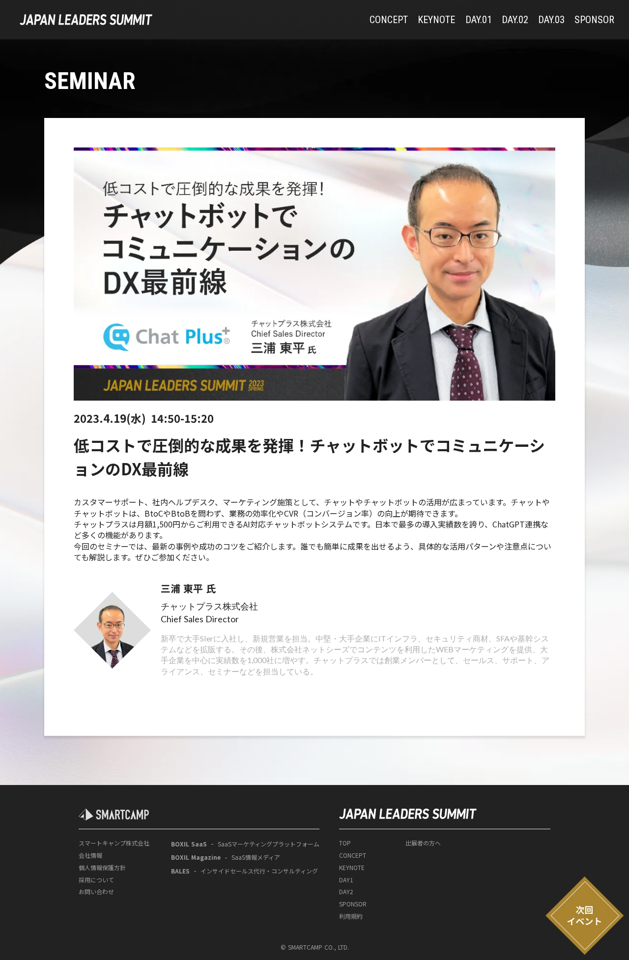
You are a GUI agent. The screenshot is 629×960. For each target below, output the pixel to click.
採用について (96, 880)
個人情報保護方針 (102, 868)
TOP (345, 843)
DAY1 (346, 880)
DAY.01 (478, 20)
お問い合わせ (96, 892)
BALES (180, 871)
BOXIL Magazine (196, 857)
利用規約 (351, 916)
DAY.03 (551, 20)
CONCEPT (389, 20)
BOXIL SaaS (189, 844)
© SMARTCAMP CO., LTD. (315, 947)
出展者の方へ (423, 843)
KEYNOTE (436, 20)
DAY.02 (515, 20)
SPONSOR (594, 20)
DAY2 (346, 892)
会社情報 (90, 855)
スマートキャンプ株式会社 (114, 843)
